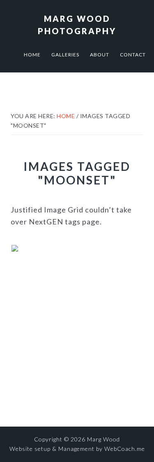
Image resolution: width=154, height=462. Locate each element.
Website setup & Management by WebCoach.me (77, 448)
